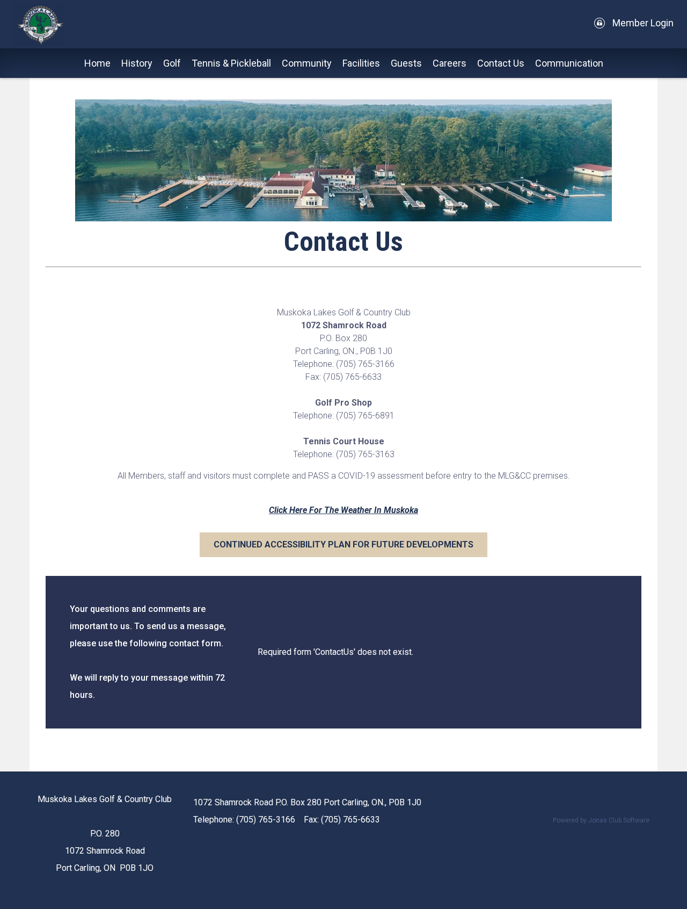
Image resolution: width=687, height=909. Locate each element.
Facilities (361, 63)
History (136, 63)
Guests (406, 63)
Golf (172, 63)
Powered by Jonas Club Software (601, 820)
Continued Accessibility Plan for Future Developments (343, 544)
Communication (569, 63)
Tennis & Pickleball (231, 63)
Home (97, 63)
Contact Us (500, 63)
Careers (449, 63)
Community (307, 63)
